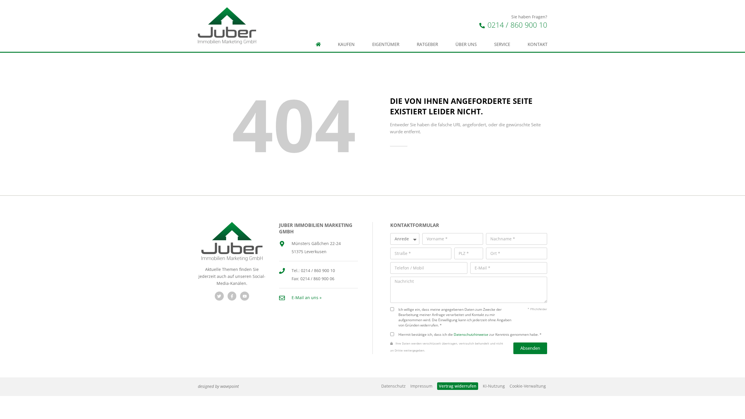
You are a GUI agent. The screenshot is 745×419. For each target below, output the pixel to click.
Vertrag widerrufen (457, 386)
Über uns (466, 44)
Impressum (421, 386)
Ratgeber (427, 44)
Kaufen (346, 44)
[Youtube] (244, 296)
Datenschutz (393, 386)
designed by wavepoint (218, 386)
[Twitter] (219, 296)
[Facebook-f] (232, 296)
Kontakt (537, 44)
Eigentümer (385, 44)
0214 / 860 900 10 (516, 25)
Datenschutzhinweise (471, 334)
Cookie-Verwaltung (528, 386)
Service (502, 44)
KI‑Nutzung (494, 386)
